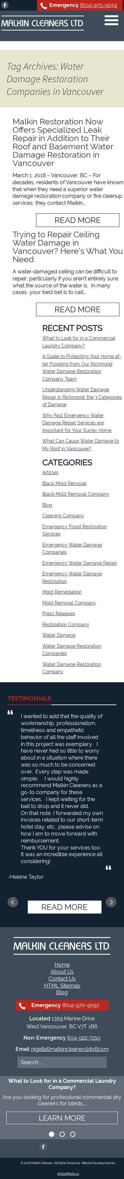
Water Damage (58, 635)
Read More (78, 220)
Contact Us (62, 979)
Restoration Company (65, 624)
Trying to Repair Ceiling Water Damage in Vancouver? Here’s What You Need (68, 246)
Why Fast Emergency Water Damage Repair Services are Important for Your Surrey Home (76, 423)
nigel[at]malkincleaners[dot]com (70, 1049)
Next (111, 902)
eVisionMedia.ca (68, 1173)
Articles (50, 472)
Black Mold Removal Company (75, 494)
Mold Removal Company (69, 603)
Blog (47, 505)
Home (62, 965)
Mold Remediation (62, 592)
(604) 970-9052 (98, 5)
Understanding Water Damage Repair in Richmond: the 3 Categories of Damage (82, 397)
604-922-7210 (84, 1038)
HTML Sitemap (62, 986)
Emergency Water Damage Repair (79, 563)
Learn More (62, 1118)
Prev (13, 902)
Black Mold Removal (64, 483)
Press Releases (58, 613)
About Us (62, 972)
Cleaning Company (63, 515)
